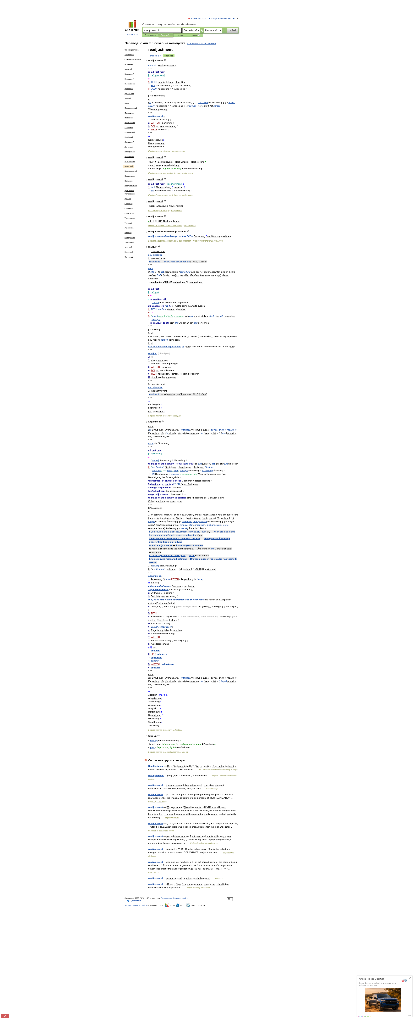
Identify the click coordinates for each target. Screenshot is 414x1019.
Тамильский (130, 218)
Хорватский (129, 242)
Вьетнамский (130, 84)
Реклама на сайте (180, 898)
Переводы (165, 35)
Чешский (128, 247)
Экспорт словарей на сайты (136, 905)
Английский (129, 55)
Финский (128, 233)
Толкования (150, 35)
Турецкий (128, 223)
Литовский (129, 147)
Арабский (128, 69)
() (155, 319)
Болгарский (129, 74)
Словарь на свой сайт (220, 18)
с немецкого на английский (201, 43)
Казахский (129, 127)
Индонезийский (131, 108)
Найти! (232, 30)
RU (234, 18)
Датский (128, 98)
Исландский (129, 113)
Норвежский (130, 176)
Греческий (129, 89)
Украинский (129, 228)
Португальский (131, 186)
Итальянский (130, 123)
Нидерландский (131, 171)
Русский (128, 199)
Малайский (129, 157)
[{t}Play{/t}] (164, 60)
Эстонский (129, 257)
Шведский (129, 252)
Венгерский (129, 79)
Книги (180, 35)
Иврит (127, 103)
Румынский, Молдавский (130, 192)
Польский (128, 181)
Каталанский (130, 132)
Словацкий (129, 208)
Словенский (129, 213)
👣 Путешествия (134, 901)
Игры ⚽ (196, 35)
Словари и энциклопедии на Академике (169, 24)
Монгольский (130, 161)
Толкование (154, 55)
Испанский (129, 118)
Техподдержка (166, 898)
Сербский (128, 204)
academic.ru (132, 34)
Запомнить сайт (198, 18)
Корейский (129, 137)
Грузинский (129, 93)
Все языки (129, 64)
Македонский (130, 152)
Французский (130, 237)
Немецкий (129, 166)
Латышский (129, 142)
